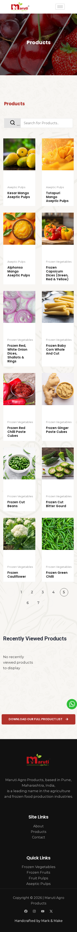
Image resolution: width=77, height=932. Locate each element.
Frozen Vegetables (38, 867)
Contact (38, 837)
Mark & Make (52, 921)
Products (38, 832)
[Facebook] (26, 911)
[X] (51, 911)
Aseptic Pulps (38, 884)
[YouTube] (42, 911)
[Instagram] (34, 911)
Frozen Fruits (38, 872)
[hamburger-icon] (60, 7)
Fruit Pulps (38, 878)
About (38, 826)
